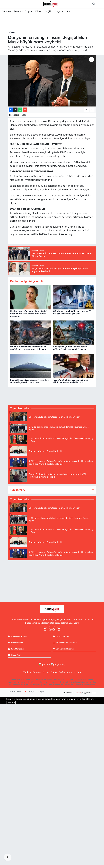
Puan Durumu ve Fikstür (66, 642)
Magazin (59, 11)
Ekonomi (18, 11)
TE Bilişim (77, 693)
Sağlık (48, 11)
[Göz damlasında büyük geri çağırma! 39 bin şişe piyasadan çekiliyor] (73, 297)
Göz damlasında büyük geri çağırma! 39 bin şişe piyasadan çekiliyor (72, 312)
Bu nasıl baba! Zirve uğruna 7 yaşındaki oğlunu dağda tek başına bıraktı (29, 381)
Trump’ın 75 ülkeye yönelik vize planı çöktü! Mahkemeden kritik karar (70, 381)
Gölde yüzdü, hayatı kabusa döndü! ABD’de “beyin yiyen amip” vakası (70, 347)
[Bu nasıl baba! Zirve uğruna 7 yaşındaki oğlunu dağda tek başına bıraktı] (30, 365)
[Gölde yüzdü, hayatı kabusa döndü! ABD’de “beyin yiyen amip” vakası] (73, 332)
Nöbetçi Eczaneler (19, 636)
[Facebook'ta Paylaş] (11, 110)
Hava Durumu (63, 636)
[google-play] (58, 664)
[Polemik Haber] (50, 3)
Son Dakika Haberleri (65, 649)
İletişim (41, 692)
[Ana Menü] (9, 4)
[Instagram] (54, 629)
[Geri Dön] (7, 857)
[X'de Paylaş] (15, 110)
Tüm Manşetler (17, 649)
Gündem (6, 11)
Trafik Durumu (17, 642)
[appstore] (44, 664)
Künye (31, 692)
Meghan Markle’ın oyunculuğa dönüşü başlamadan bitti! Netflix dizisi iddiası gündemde (28, 313)
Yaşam (28, 11)
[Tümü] (92, 489)
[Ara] (93, 4)
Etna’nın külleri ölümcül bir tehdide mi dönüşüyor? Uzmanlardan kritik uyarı (28, 347)
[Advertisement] (52, 580)
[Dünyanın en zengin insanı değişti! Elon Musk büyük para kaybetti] (52, 80)
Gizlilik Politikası (15, 692)
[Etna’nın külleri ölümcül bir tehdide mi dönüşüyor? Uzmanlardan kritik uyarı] (30, 332)
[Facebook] (45, 629)
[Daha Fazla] (25, 110)
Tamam (11, 702)
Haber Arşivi (16, 655)
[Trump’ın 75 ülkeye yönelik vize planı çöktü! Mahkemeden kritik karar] (73, 365)
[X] (50, 629)
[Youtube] (59, 629)
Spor (68, 11)
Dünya (38, 11)
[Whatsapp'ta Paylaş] (20, 110)
